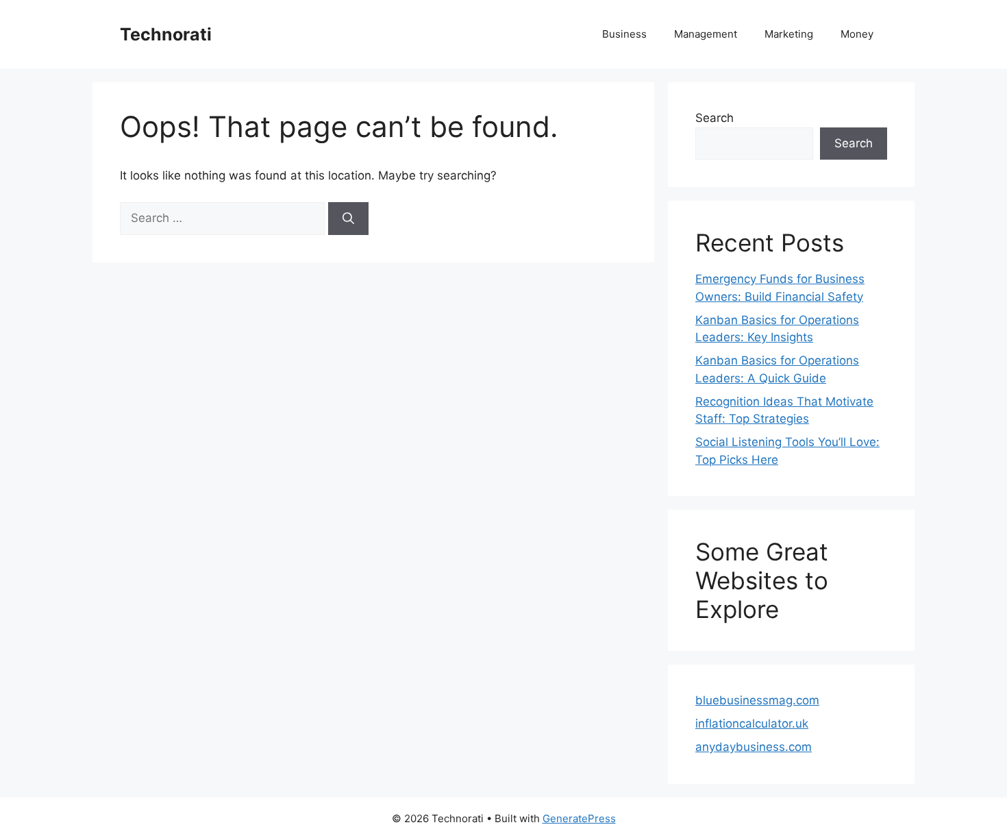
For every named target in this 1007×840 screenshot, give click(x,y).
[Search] (348, 218)
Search (714, 118)
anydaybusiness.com (753, 747)
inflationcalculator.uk (751, 723)
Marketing (788, 33)
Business (624, 33)
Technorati (166, 34)
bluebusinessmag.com (757, 700)
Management (705, 33)
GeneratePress (579, 818)
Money (857, 33)
